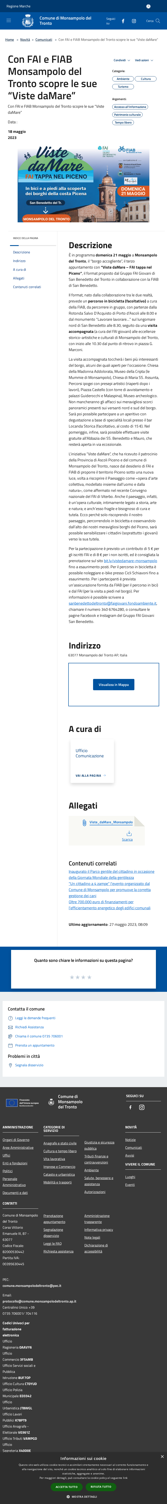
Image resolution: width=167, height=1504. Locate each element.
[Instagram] (132, 21)
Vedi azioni (142, 60)
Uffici (6, 1155)
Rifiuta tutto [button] (101, 1487)
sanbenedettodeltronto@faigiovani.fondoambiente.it (112, 603)
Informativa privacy (98, 1229)
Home (9, 39)
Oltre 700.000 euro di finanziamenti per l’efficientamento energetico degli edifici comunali (109, 905)
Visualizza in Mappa (114, 684)
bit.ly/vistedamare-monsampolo (130, 561)
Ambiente (91, 1170)
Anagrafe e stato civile (60, 1143)
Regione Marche (18, 6)
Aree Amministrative (18, 1147)
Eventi (130, 1184)
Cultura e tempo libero (60, 1151)
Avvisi (129, 1155)
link (125, 1478)
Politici (8, 1171)
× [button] (162, 1456)
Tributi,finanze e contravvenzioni (96, 1159)
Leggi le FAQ (52, 1243)
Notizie (130, 1139)
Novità (25, 39)
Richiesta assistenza (58, 1251)
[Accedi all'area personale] (148, 6)
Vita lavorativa (54, 1158)
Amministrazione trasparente (97, 1218)
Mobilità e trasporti (57, 1182)
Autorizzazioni (94, 1191)
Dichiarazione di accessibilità (96, 1248)
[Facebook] (121, 21)
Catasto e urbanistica (59, 1174)
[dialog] (83, 1478)
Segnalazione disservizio (53, 1232)
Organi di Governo (16, 1139)
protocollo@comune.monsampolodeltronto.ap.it (39, 1301)
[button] (83, 1496)
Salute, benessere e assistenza (98, 1181)
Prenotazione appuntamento (54, 1218)
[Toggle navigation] (8, 20)
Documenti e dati (15, 1192)
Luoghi (130, 1176)
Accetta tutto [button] (67, 1487)
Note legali (92, 1237)
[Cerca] (157, 20)
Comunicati (43, 39)
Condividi (120, 60)
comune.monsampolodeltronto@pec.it (32, 1285)
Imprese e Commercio (59, 1166)
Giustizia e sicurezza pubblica (99, 1145)
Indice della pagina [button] (25, 238)
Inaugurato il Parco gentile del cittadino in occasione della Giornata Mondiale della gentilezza (111, 874)
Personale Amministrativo (14, 1181)
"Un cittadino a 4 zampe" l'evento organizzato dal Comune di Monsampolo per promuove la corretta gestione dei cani (110, 890)
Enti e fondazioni (15, 1163)
